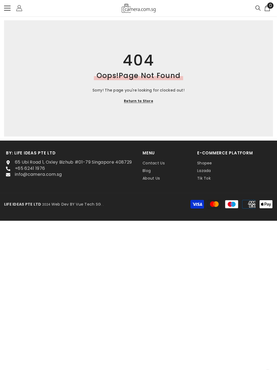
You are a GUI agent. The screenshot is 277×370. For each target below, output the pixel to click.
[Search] (258, 8)
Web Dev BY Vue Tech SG (76, 204)
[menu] (7, 8)
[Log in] (19, 8)
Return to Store (138, 101)
